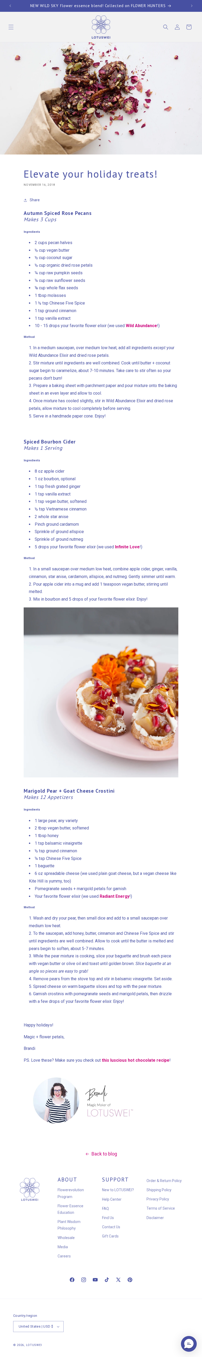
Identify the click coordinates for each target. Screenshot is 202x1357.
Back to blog (104, 1154)
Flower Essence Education (70, 1209)
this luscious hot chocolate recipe (135, 1060)
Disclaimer (155, 1218)
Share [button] (35, 200)
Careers (64, 1256)
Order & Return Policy (164, 1181)
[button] (11, 27)
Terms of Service (161, 1208)
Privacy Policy (158, 1199)
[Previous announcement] (10, 6)
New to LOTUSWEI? (118, 1190)
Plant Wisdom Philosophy (69, 1225)
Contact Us (111, 1227)
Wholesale (66, 1238)
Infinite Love (127, 546)
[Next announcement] (192, 6)
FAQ (105, 1208)
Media (63, 1247)
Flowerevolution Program (71, 1193)
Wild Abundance (141, 325)
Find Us (108, 1218)
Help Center (112, 1199)
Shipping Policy (159, 1190)
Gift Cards (110, 1236)
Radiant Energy (114, 896)
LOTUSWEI (34, 1345)
